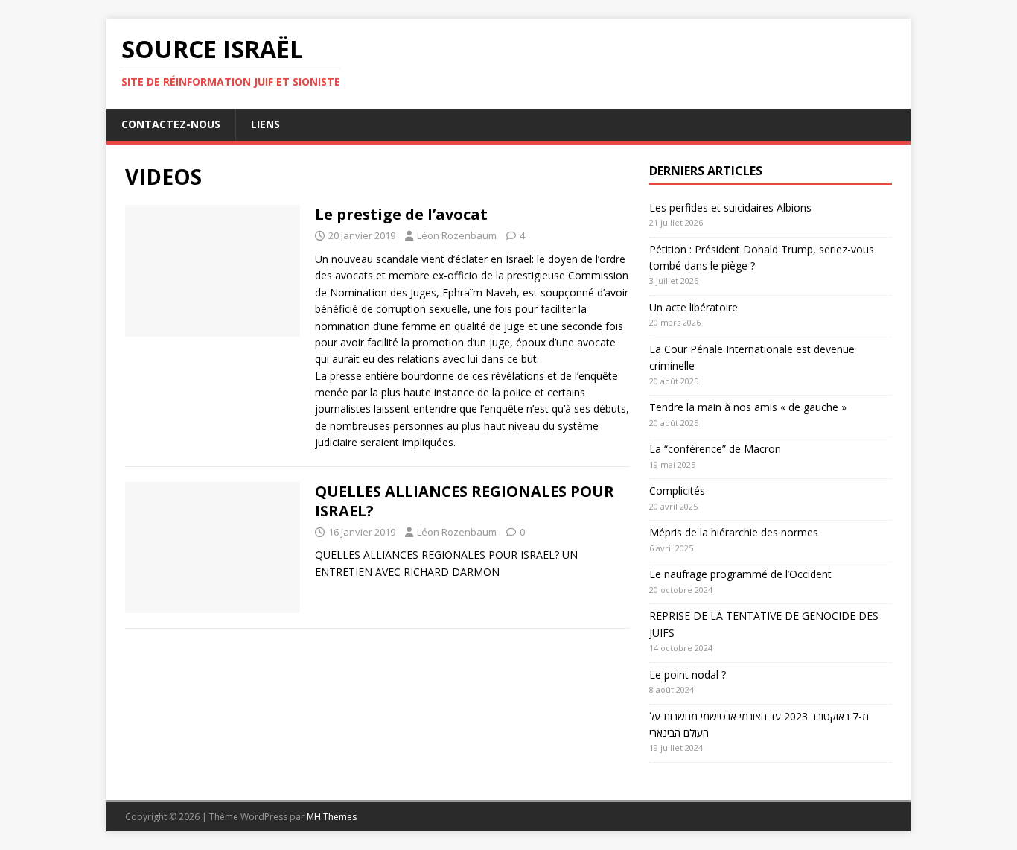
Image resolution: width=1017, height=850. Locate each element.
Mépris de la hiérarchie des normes (733, 532)
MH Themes (332, 817)
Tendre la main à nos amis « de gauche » (748, 407)
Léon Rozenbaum (457, 235)
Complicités (677, 490)
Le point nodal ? (687, 674)
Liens (265, 124)
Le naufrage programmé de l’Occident (740, 574)
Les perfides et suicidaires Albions (730, 207)
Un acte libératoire (693, 307)
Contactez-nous (170, 124)
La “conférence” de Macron (715, 449)
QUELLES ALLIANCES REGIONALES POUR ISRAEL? (464, 501)
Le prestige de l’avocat (401, 214)
